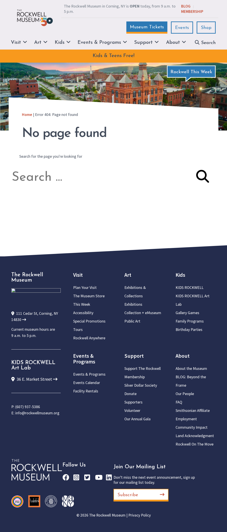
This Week (81, 304)
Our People (185, 393)
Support (134, 355)
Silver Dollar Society (140, 385)
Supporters (133, 402)
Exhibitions (133, 304)
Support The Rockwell (142, 368)
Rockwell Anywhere (89, 337)
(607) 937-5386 (27, 406)
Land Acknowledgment (195, 435)
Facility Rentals (85, 391)
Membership (192, 11)
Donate (130, 393)
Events (182, 27)
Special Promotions (89, 321)
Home (27, 114)
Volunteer (132, 410)
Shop (206, 27)
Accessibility (83, 312)
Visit (78, 274)
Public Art (132, 321)
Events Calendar (86, 382)
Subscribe (127, 495)
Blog (185, 6)
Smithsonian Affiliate (193, 410)
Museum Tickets (147, 27)
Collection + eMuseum (142, 312)
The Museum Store (89, 295)
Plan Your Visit (85, 287)
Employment (186, 418)
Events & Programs (84, 358)
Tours (78, 329)
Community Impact (191, 427)
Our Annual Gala (137, 418)
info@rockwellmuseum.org (37, 413)
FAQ (179, 402)
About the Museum (191, 368)
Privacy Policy (139, 515)
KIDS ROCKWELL (190, 287)
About (183, 355)
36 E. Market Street (34, 379)
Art (127, 274)
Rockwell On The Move (194, 444)
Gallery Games (187, 312)
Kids (180, 274)
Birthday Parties (189, 329)
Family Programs (190, 321)
